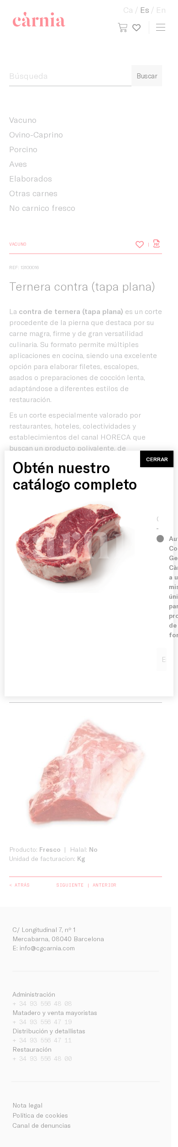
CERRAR (157, 459)
